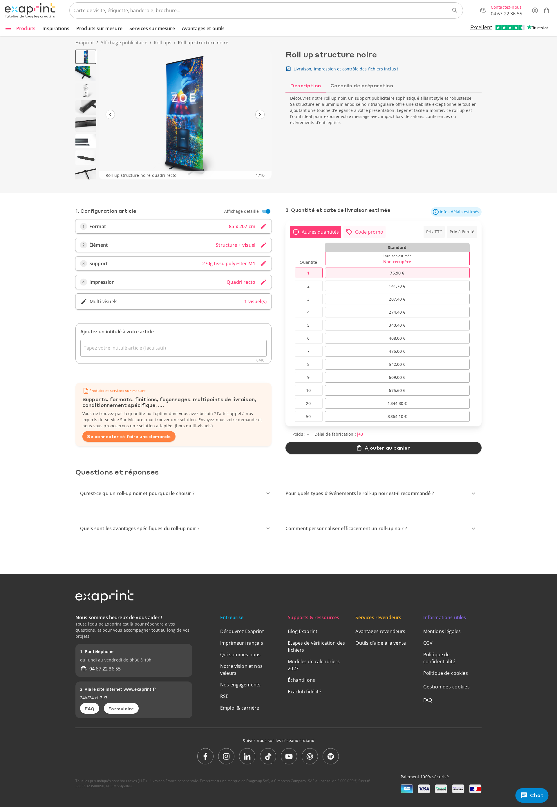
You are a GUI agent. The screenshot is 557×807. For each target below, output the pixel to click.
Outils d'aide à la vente (380, 643)
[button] (456, 212)
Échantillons (301, 680)
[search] (455, 10)
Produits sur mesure (99, 28)
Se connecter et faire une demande (129, 436)
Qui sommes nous (240, 654)
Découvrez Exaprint (242, 631)
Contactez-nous (506, 7)
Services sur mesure (152, 28)
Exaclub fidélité (304, 691)
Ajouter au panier (387, 448)
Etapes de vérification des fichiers (316, 646)
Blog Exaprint (302, 631)
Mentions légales (442, 631)
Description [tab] (305, 85)
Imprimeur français (241, 643)
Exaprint (84, 42)
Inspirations (55, 28)
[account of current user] (535, 10)
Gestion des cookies (446, 687)
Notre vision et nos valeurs (241, 669)
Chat (536, 795)
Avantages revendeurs (380, 631)
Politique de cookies (445, 673)
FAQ (90, 708)
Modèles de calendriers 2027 (314, 665)
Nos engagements (240, 684)
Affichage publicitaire (123, 42)
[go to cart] (546, 10)
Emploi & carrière (239, 708)
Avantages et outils (203, 28)
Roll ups (162, 42)
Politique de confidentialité (439, 658)
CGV (428, 643)
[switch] (268, 211)
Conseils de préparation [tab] (361, 85)
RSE (224, 696)
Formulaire (121, 708)
